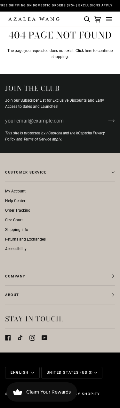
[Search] (86, 19)
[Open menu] (108, 19)
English (20, 372)
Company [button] (15, 276)
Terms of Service (37, 139)
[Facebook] (8, 338)
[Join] (106, 120)
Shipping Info (16, 229)
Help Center (15, 201)
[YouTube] (44, 338)
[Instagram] (32, 338)
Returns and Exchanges (25, 239)
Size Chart (14, 220)
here (88, 50)
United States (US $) (70, 372)
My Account (15, 191)
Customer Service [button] (25, 172)
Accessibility (16, 249)
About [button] (12, 295)
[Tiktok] (20, 338)
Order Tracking (17, 210)
